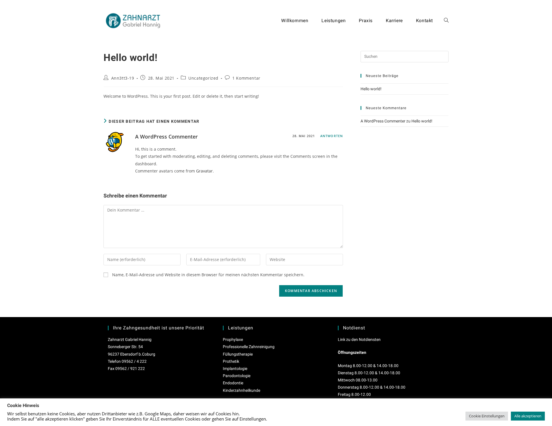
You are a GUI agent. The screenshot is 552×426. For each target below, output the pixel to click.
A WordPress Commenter (166, 136)
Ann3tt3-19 (122, 78)
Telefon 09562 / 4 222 (127, 361)
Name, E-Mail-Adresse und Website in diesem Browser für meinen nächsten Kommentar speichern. (208, 274)
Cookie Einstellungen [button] (487, 416)
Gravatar (204, 171)
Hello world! (371, 89)
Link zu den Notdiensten (359, 339)
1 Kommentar (246, 78)
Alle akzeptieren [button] (527, 416)
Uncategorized (203, 78)
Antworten (331, 136)
